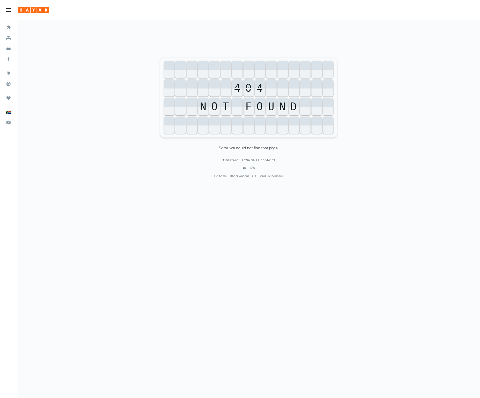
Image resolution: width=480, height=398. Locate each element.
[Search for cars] (8, 49)
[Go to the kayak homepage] (33, 10)
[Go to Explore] (8, 73)
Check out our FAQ (243, 176)
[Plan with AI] (8, 59)
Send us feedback (271, 176)
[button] (8, 10)
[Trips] (8, 98)
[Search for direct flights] (8, 84)
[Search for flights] (8, 27)
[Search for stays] (8, 38)
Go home (220, 176)
